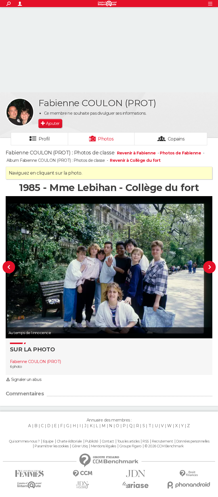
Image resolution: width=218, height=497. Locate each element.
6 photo (16, 366)
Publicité (91, 441)
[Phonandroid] (188, 484)
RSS (145, 441)
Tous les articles (128, 441)
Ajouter (52, 123)
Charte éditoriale (69, 441)
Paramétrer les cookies (52, 446)
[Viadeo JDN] (82, 484)
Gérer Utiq (79, 446)
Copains (176, 139)
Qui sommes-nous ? (24, 441)
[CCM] (82, 473)
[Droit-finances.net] (188, 473)
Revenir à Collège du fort (135, 160)
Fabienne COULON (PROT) (35, 361)
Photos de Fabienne (180, 153)
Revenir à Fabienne (137, 153)
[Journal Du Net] (135, 473)
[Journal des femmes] (29, 473)
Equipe (48, 441)
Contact (108, 441)
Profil (44, 139)
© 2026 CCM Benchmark (164, 446)
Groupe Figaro (130, 446)
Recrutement (162, 441)
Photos (106, 139)
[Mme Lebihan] (18, 267)
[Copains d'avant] (29, 484)
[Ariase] (135, 485)
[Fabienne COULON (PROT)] (20, 112)
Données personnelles (192, 441)
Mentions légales (103, 446)
